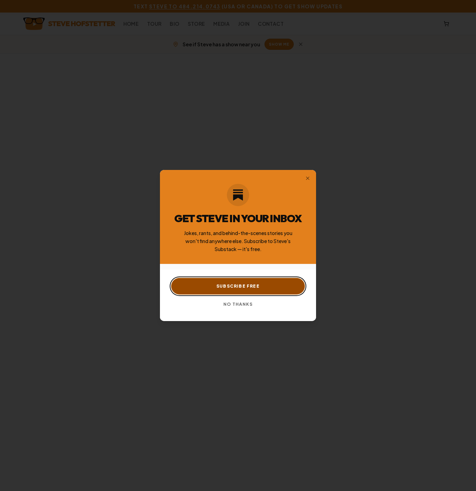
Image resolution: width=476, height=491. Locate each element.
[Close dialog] (307, 178)
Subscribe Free (238, 286)
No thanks (238, 304)
